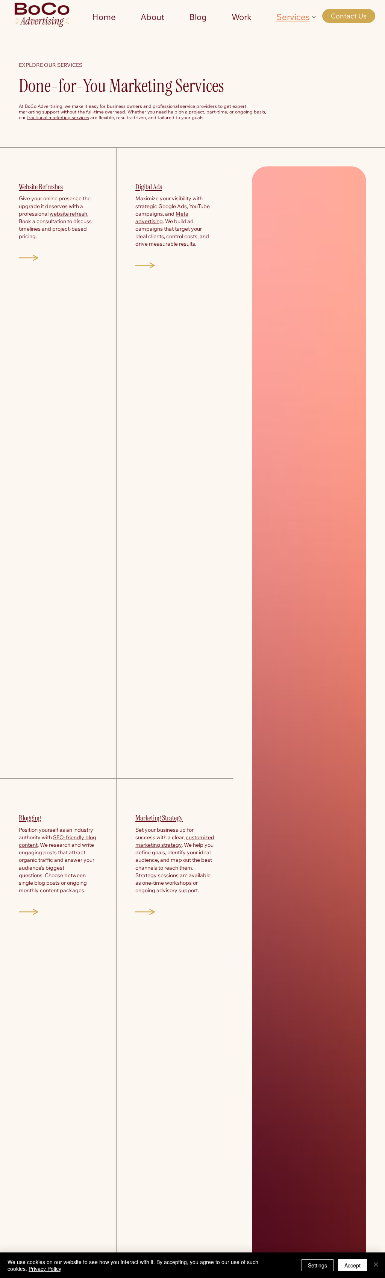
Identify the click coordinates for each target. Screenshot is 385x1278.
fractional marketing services (58, 117)
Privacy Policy (45, 1268)
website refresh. (69, 213)
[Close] (375, 1265)
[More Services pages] (314, 17)
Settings (317, 1265)
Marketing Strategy (159, 818)
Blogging (30, 818)
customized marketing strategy (174, 841)
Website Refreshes (41, 187)
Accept (352, 1265)
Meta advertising (161, 217)
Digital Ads (148, 187)
